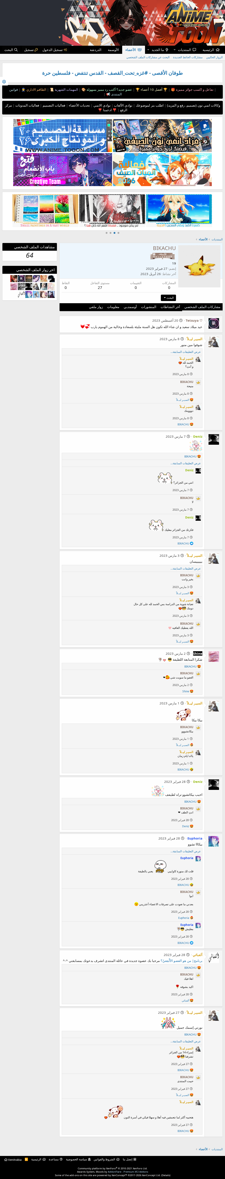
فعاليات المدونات (27, 105)
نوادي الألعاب (122, 105)
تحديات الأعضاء (79, 105)
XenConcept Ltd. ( (152, 1175)
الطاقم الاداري (35, 89)
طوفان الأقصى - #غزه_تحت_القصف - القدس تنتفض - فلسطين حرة (112, 72)
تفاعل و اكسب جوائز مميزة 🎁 (191, 89)
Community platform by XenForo (112, 1168)
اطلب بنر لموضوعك (149, 105)
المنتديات (184, 49)
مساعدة (54, 1159)
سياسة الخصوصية (76, 1159)
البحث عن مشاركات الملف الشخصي (148, 57)
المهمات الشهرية (66, 89)
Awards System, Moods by (112, 1171)
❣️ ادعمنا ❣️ (107, 110)
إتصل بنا (127, 1159)
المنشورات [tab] (148, 307)
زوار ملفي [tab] (96, 307)
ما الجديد (158, 49)
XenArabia (14, 1160)
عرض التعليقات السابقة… (186, 352)
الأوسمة (113, 49)
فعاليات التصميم (53, 105)
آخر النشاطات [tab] (170, 307)
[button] (174, 50)
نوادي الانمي (102, 105)
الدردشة (95, 49)
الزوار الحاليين (214, 57)
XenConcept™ (119, 1175)
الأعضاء (130, 49)
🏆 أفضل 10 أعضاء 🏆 (151, 89)
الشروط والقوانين (104, 1159)
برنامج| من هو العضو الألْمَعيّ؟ (181, 960)
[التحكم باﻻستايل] (4, 81)
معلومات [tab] (113, 307)
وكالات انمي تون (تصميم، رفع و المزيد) (193, 105)
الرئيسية (208, 49)
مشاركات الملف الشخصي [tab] (202, 307)
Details (166, 1175)
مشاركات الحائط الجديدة (188, 57)
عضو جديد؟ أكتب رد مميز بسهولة (109, 89)
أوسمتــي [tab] (130, 307)
